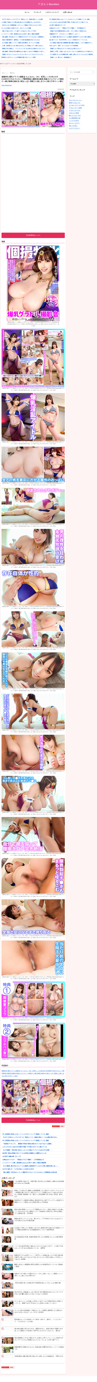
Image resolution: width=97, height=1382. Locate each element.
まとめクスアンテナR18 (76, 105)
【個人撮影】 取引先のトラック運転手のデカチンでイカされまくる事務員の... (23, 37)
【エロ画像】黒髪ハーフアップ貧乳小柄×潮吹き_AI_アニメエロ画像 (20, 42)
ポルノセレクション (75, 100)
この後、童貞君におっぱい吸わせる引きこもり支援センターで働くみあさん (22, 45)
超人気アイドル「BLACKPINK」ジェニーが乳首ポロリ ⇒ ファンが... (68, 40)
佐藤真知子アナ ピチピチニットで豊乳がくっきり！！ (64, 34)
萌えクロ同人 (73, 125)
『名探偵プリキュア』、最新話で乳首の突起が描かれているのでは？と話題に (27, 1143)
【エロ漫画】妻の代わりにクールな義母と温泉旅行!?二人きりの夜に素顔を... (70, 37)
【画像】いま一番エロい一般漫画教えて (60, 57)
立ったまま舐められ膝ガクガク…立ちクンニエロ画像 (16, 28)
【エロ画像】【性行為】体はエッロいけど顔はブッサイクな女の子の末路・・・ (28, 1150)
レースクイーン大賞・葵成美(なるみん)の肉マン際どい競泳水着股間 (20, 34)
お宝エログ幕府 (74, 113)
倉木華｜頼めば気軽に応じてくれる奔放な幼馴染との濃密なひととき (24, 1153)
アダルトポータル (74, 110)
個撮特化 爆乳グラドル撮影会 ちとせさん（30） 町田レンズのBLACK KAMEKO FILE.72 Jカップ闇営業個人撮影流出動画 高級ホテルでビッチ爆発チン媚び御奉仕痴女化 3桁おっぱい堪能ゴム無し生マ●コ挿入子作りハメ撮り (33, 1073)
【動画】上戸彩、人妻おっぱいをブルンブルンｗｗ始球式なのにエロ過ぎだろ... (71, 51)
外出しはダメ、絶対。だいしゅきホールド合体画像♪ (63, 45)
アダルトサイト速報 (75, 108)
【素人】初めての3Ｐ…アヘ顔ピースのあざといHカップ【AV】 (19, 31)
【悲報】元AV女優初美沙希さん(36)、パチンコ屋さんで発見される (67, 31)
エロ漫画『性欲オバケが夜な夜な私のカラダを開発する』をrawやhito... (21, 22)
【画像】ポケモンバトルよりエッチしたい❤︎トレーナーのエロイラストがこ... (23, 54)
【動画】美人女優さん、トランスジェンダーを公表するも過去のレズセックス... (24, 48)
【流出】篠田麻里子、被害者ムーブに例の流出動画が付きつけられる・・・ (22, 40)
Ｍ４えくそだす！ (74, 123)
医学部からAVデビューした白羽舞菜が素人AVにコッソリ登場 (19, 57)
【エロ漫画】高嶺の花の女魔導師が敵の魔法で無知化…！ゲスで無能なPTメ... (71, 42)
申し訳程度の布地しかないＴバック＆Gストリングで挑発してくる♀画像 (69, 19)
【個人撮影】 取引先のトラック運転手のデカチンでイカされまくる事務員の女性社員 (29, 1172)
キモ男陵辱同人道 (74, 118)
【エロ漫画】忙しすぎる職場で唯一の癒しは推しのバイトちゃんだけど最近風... (71, 54)
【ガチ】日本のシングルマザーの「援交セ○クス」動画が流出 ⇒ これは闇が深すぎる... (30, 1137)
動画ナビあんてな (74, 102)
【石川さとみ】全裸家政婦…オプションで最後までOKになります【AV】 (22, 25)
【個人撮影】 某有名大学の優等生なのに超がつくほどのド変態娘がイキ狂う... (23, 51)
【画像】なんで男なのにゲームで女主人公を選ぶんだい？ (65, 48)
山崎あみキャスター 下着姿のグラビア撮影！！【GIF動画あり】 (67, 28)
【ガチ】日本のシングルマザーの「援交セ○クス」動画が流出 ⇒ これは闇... (23, 19)
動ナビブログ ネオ (75, 115)
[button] (93, 72)
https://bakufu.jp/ (7, 85)
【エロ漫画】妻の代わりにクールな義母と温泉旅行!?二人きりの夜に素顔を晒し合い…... (30, 1166)
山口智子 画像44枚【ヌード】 (57, 25)
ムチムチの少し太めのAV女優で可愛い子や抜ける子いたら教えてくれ (68, 22)
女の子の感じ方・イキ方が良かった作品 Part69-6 (18, 1169)
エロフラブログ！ (74, 128)
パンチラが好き (74, 120)
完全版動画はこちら (33, 235)
